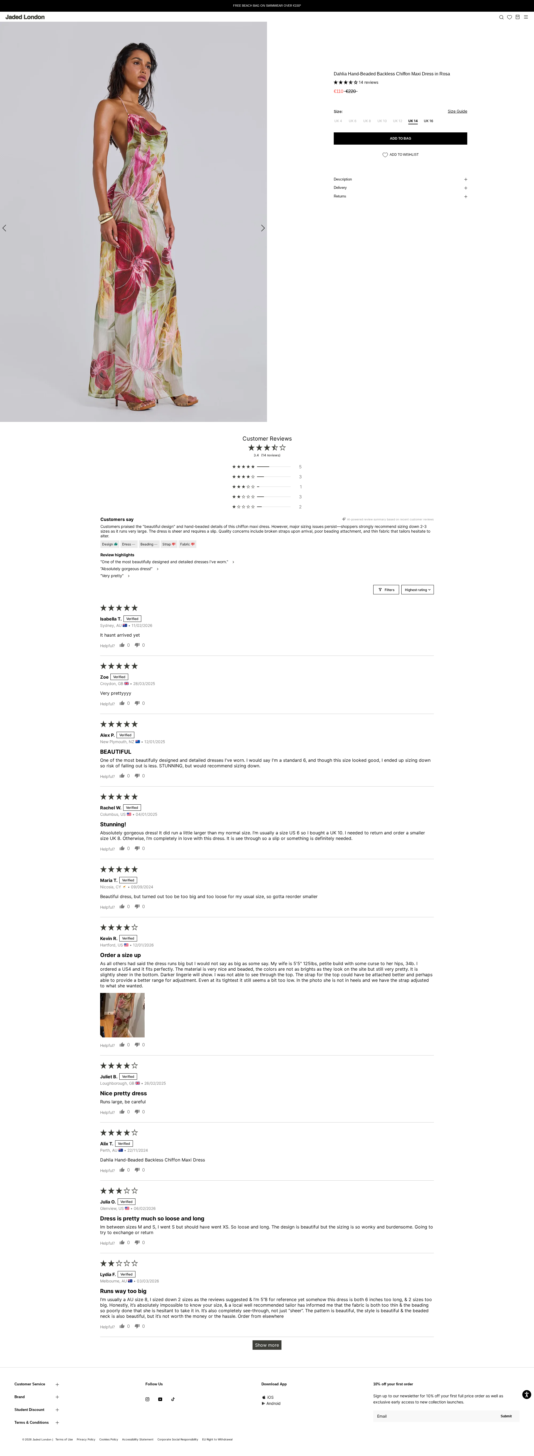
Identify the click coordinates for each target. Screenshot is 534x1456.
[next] (262, 228)
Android (273, 1403)
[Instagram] (147, 1399)
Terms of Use (64, 1439)
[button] (346, 82)
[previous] (5, 228)
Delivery (340, 188)
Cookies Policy (108, 1439)
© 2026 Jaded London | (38, 1439)
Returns (340, 196)
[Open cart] (517, 16)
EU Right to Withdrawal (217, 1439)
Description (343, 179)
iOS (270, 1397)
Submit (506, 1416)
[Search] (501, 16)
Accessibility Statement (138, 1439)
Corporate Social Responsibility (177, 1439)
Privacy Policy (86, 1439)
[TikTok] (173, 1399)
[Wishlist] (509, 17)
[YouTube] (160, 1399)
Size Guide (457, 111)
